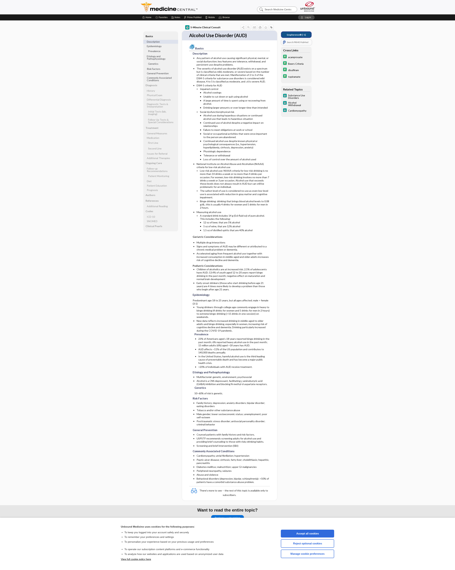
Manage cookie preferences (307, 553)
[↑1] (296, 34)
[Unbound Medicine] (307, 6)
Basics (149, 36)
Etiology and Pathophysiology (156, 57)
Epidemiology (154, 46)
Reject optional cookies (307, 543)
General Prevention (158, 73)
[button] (225, 17)
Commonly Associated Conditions (159, 79)
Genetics (153, 63)
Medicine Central (184, 7)
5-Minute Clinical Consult (205, 27)
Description (153, 41)
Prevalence (154, 51)
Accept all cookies (307, 533)
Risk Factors (153, 68)
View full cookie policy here (136, 559)
